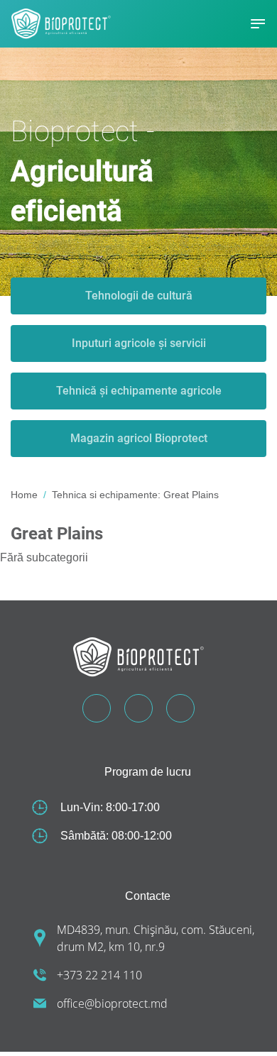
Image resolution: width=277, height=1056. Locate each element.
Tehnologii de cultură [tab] (138, 295)
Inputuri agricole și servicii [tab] (139, 343)
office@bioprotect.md (112, 1003)
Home (24, 494)
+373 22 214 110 (99, 975)
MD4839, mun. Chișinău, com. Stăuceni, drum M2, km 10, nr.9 (155, 938)
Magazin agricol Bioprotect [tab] (138, 438)
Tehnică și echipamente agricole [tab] (139, 390)
